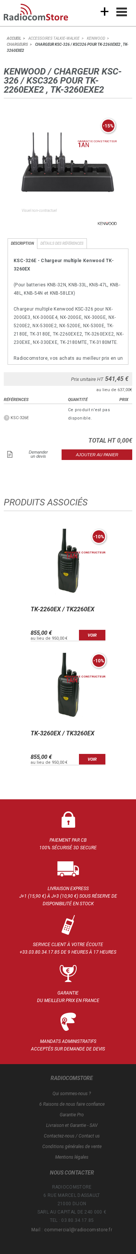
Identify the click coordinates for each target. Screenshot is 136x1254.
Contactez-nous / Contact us (72, 1136)
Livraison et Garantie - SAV (71, 1125)
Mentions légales (71, 1157)
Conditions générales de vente (72, 1146)
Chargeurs (17, 44)
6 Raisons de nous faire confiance (72, 1104)
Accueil (14, 38)
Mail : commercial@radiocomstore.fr (71, 1229)
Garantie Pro (72, 1114)
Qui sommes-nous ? (72, 1093)
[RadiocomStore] (41, 15)
